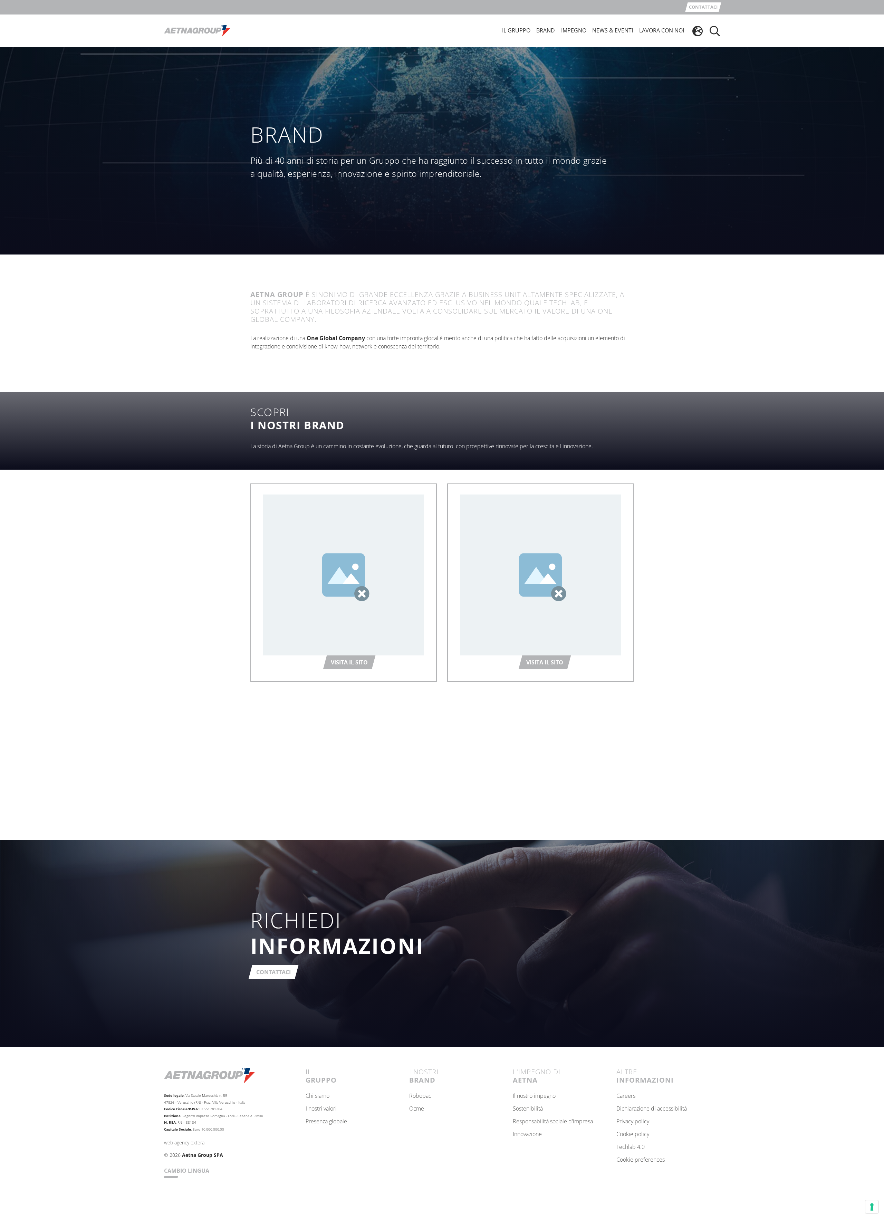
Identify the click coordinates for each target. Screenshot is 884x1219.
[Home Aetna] (197, 30)
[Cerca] (715, 31)
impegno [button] (573, 30)
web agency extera (184, 1142)
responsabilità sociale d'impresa (553, 1121)
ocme (416, 1108)
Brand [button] (545, 30)
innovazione (527, 1134)
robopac (420, 1096)
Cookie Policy (632, 1134)
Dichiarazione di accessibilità (651, 1108)
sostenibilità (528, 1108)
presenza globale (326, 1121)
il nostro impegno (534, 1096)
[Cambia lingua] (697, 31)
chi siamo (317, 1096)
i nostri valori (321, 1108)
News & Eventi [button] (612, 30)
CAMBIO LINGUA (186, 1170)
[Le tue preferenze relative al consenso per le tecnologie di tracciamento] (871, 1206)
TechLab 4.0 (630, 1147)
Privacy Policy (632, 1121)
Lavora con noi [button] (661, 30)
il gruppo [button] (516, 30)
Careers (625, 1096)
